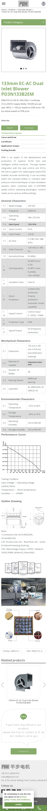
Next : (36, 651)
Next (44, 684)
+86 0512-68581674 (10, 773)
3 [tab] (26, 68)
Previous (2, 684)
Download (29, 128)
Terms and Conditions (20, 799)
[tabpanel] (23, 50)
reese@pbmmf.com (10, 776)
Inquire (10, 127)
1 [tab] (21, 68)
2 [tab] (23, 68)
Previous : (12, 651)
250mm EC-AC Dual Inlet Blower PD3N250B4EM (23, 701)
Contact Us (23, 751)
